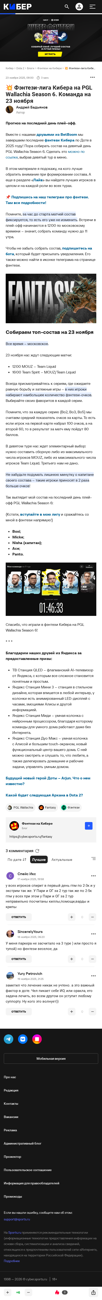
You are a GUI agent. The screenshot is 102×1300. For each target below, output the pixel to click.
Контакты (11, 1103)
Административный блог (23, 1143)
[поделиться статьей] (93, 1292)
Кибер (10, 68)
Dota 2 (20, 68)
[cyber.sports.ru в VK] (23, 1040)
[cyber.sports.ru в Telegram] (9, 1040)
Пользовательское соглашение (28, 1170)
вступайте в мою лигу (40, 514)
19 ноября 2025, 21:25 (31, 979)
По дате (15, 859)
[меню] (92, 6)
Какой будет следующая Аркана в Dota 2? (44, 795)
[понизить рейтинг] (92, 917)
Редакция (11, 1090)
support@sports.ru (17, 1219)
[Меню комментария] (93, 876)
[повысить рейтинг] (71, 917)
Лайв (38, 179)
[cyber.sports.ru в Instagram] (38, 1040)
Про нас (10, 1077)
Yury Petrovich (30, 973)
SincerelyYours (30, 931)
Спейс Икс (27, 873)
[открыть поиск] (67, 6)
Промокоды (13, 1196)
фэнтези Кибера (59, 140)
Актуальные (61, 859)
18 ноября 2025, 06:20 (31, 937)
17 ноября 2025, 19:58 (31, 879)
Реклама (10, 1130)
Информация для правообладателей (31, 1183)
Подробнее (12, 1261)
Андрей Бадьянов (31, 107)
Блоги (30, 68)
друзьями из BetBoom (57, 134)
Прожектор (12, 1157)
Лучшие (39, 859)
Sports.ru (14, 1232)
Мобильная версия (51, 1058)
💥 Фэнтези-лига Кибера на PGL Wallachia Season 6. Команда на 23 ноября (80, 68)
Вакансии (11, 1117)
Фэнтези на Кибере (49, 68)
